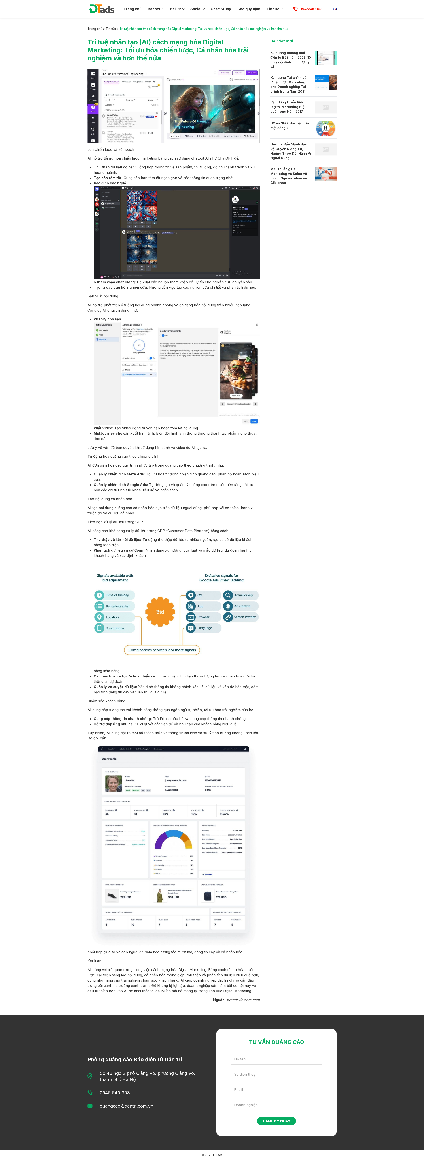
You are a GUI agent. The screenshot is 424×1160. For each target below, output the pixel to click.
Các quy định (248, 9)
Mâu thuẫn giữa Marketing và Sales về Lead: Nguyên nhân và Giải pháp (288, 176)
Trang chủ (132, 9)
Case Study (221, 9)
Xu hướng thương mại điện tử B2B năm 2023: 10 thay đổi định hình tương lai (290, 60)
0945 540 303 (115, 1092)
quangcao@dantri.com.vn (126, 1106)
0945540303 (310, 9)
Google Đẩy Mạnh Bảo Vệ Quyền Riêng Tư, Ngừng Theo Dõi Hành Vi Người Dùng (290, 151)
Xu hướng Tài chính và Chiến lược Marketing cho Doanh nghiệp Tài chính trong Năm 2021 (288, 84)
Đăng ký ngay (276, 1121)
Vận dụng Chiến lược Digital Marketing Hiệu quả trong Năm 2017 (288, 106)
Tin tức (273, 9)
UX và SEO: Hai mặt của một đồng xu (289, 125)
